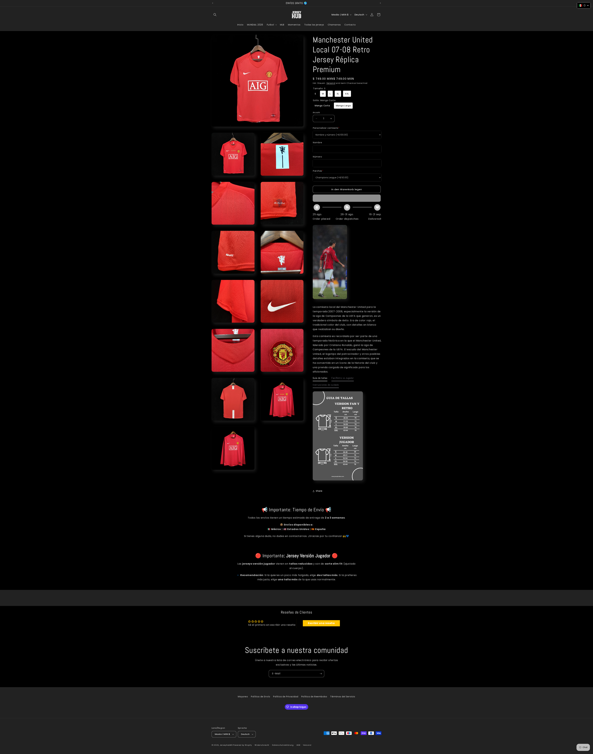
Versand (330, 83)
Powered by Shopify (242, 745)
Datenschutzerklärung (283, 745)
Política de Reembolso (314, 696)
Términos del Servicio (342, 696)
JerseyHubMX (226, 745)
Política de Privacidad (285, 696)
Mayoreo (243, 696)
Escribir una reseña (321, 623)
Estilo (324, 100)
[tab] (320, 379)
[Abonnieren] (320, 673)
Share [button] (319, 490)
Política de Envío (260, 696)
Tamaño (319, 88)
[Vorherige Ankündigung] (212, 3)
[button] (215, 14)
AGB (298, 745)
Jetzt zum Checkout (347, 198)
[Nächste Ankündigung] (380, 3)
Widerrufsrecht (262, 745)
